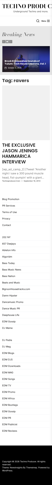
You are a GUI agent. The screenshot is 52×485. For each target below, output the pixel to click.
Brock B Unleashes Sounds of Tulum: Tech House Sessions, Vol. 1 (25, 62)
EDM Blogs (8, 353)
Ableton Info (9, 250)
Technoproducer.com (11, 181)
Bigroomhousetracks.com (16, 289)
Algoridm (7, 256)
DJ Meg (6, 346)
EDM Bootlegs (10, 404)
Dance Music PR (11, 308)
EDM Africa (8, 398)
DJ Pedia (7, 340)
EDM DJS (7, 359)
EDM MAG (7, 372)
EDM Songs (8, 379)
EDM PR (6, 417)
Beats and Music (11, 282)
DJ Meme (7, 328)
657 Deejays (9, 243)
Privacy (6, 218)
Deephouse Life (10, 315)
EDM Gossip (9, 321)
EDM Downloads (11, 366)
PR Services (8, 205)
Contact (6, 225)
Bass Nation (8, 276)
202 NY (6, 237)
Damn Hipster (9, 295)
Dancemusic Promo (12, 302)
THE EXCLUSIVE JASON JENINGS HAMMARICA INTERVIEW (20, 153)
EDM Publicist (9, 424)
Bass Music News (11, 269)
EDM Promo (8, 391)
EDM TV (6, 385)
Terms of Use (9, 212)
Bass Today (8, 263)
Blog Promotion (10, 199)
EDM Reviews (9, 430)
